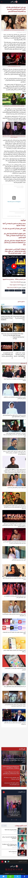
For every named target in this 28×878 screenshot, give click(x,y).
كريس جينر (12, 290)
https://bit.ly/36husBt (16, 282)
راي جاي (7, 290)
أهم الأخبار (22, 749)
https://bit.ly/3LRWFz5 (12, 287)
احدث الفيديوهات (15, 825)
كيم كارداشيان (17, 290)
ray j (24, 292)
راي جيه (23, 290)
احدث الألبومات (21, 791)
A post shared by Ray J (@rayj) (14, 216)
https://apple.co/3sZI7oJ (16, 284)
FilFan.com (22, 873)
